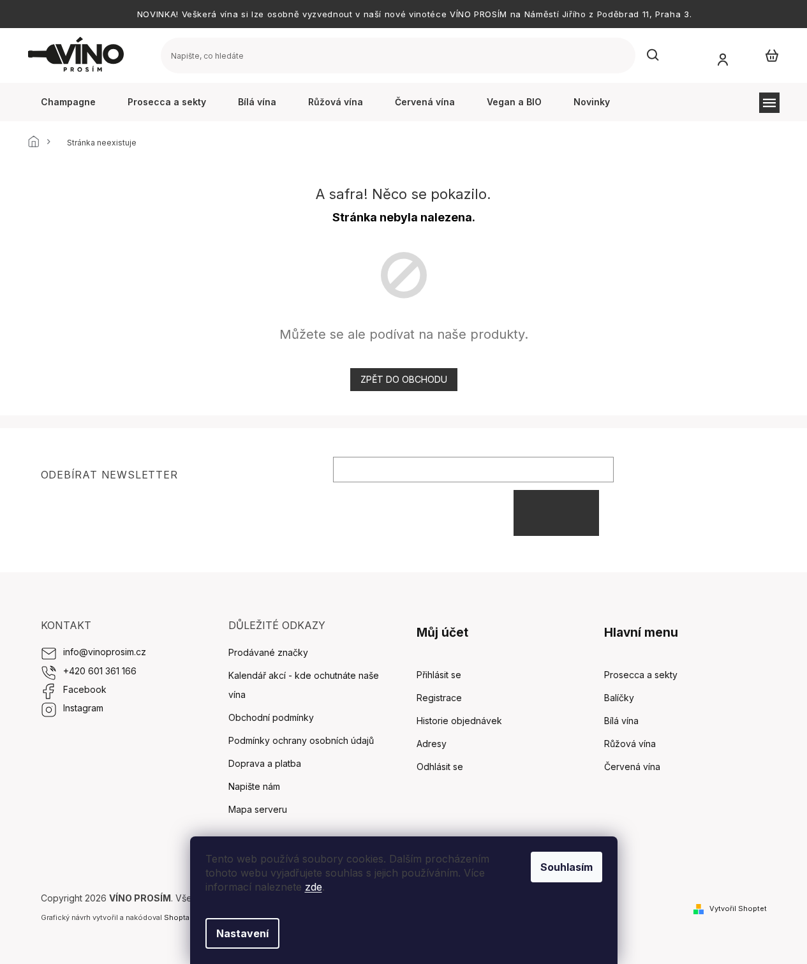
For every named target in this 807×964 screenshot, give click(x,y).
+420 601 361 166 (100, 670)
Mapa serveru (257, 809)
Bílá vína (621, 720)
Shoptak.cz (184, 917)
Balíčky (619, 697)
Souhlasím (566, 867)
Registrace (439, 697)
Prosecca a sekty (640, 674)
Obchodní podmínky (271, 717)
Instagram (83, 707)
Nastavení (242, 933)
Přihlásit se (556, 513)
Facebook (85, 689)
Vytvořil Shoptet (738, 908)
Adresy (432, 743)
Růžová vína (630, 743)
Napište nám (254, 786)
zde (313, 886)
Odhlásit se (440, 766)
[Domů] (38, 143)
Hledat (653, 55)
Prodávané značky (268, 652)
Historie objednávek (459, 720)
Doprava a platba (264, 763)
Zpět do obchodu (403, 379)
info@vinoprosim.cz (104, 651)
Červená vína (632, 766)
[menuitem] (68, 102)
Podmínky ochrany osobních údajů (301, 740)
